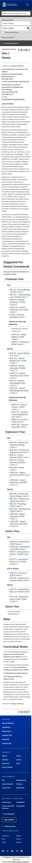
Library (18, 759)
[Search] (28, 28)
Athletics (5, 759)
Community (6, 743)
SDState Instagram (17, 851)
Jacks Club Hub (7, 784)
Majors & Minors (18, 66)
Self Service (20, 787)
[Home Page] (10, 6)
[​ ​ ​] (27, 4)
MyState (19, 784)
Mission (18, 835)
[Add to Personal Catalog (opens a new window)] (21, 50)
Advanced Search (8, 37)
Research (5, 739)
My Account (20, 806)
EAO (3, 839)
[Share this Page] (24, 50)
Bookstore (5, 763)
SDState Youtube (12, 851)
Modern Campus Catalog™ (20, 862)
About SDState (8, 723)
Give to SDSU (9, 819)
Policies (18, 839)
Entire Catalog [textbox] (8, 23)
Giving (18, 756)
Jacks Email (6, 787)
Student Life (7, 735)
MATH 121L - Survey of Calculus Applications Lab (19, 414)
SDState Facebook (3, 851)
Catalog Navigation (11, 43)
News (18, 763)
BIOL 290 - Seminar (17, 467)
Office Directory (10, 826)
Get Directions (10, 814)
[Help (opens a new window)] (29, 50)
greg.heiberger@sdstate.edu (18, 81)
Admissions (6, 731)
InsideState (20, 802)
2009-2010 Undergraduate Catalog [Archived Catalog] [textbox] (16, 13)
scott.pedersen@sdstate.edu (13, 99)
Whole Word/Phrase (11, 32)
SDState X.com (8, 851)
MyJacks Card (21, 780)
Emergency (5, 835)
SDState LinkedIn (21, 851)
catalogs (7, 857)
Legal (3, 842)
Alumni (4, 756)
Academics (6, 727)
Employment (6, 802)
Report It (19, 842)
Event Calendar (7, 767)
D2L (3, 780)
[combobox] (16, 13)
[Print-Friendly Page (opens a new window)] (26, 50)
